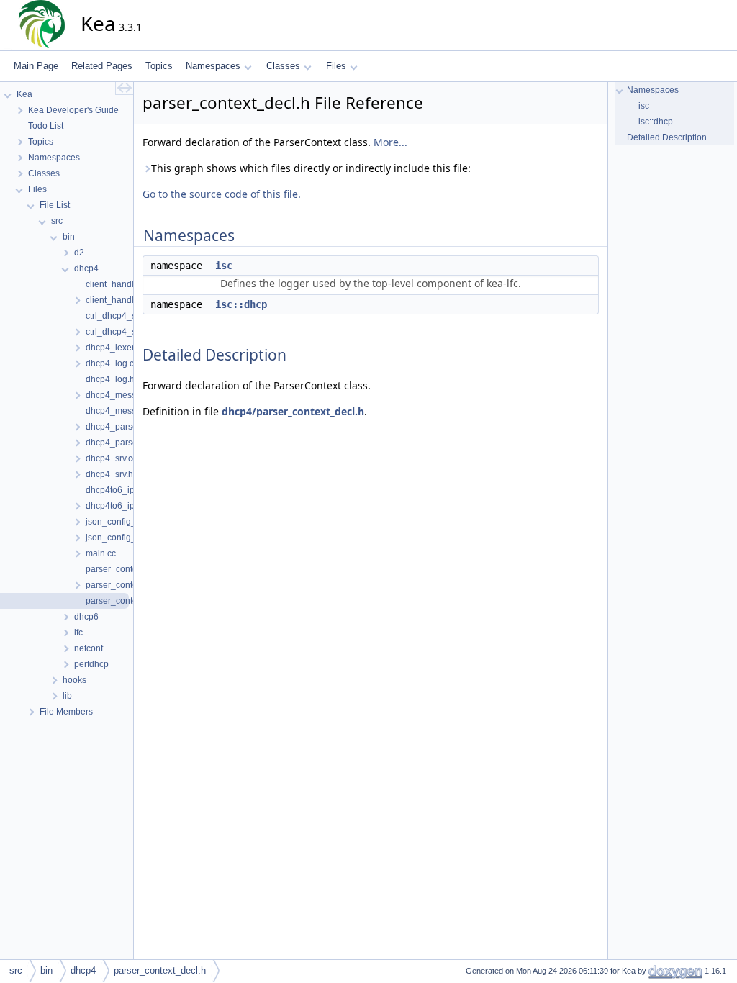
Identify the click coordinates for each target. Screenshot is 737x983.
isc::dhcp (241, 304)
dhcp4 (83, 970)
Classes (283, 65)
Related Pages (101, 65)
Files (336, 65)
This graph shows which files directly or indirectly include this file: (311, 168)
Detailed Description (667, 137)
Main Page (36, 65)
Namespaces (213, 65)
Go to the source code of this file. (222, 194)
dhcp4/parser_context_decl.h (293, 411)
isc (223, 265)
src (15, 970)
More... (390, 142)
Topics (159, 65)
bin (46, 970)
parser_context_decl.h (160, 970)
